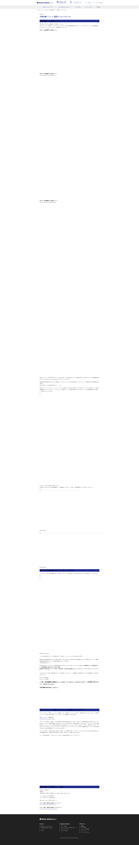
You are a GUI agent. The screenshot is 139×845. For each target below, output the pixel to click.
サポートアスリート (65, 829)
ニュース (43, 829)
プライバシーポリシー (85, 832)
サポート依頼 (63, 826)
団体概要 (82, 826)
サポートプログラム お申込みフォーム (69, 827)
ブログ (42, 830)
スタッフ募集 (88, 2)
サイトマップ (83, 830)
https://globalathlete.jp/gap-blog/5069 (48, 202)
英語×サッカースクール (46, 826)
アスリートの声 (64, 830)
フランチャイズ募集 (98, 2)
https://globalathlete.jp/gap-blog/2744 (48, 75)
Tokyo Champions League (46, 827)
